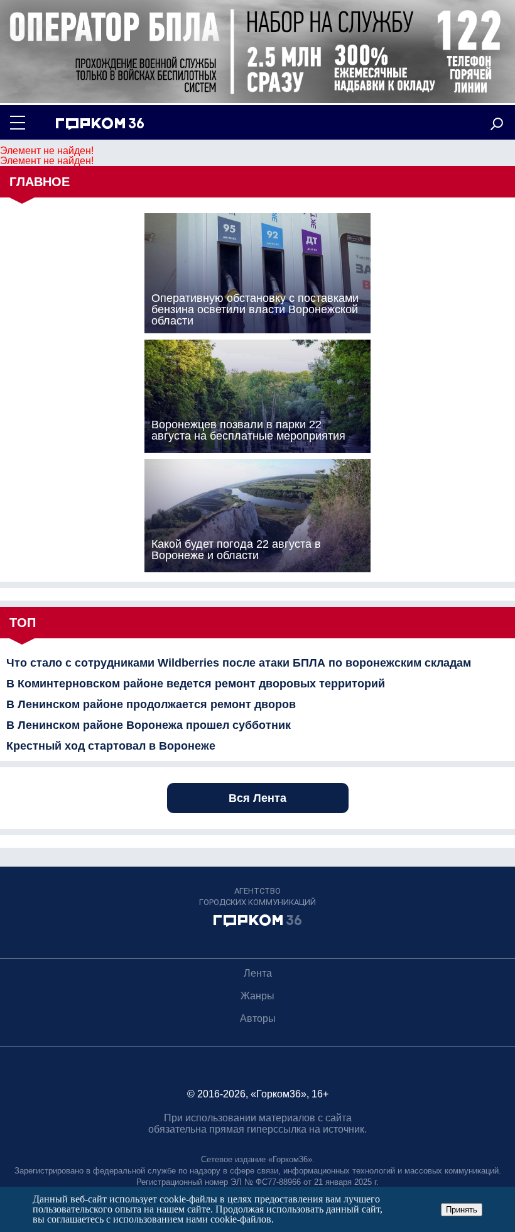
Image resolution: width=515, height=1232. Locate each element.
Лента (258, 973)
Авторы (258, 1018)
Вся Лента (257, 798)
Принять (461, 1209)
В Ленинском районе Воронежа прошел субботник (148, 725)
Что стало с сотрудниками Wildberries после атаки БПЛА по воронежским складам (238, 663)
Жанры (257, 996)
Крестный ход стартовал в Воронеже (110, 746)
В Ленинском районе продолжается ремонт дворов (151, 704)
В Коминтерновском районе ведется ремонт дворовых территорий (195, 683)
